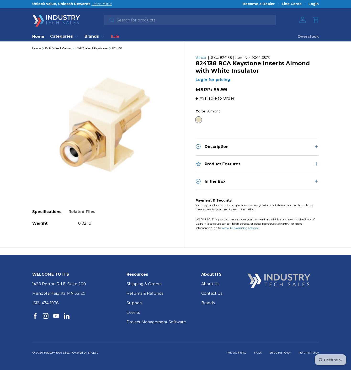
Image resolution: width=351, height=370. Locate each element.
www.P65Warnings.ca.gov (240, 227)
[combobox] (190, 20)
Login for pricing (213, 79)
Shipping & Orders (144, 284)
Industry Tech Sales (56, 352)
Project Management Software (156, 322)
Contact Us (211, 293)
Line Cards (292, 4)
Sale (115, 36)
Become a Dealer (259, 4)
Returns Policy (309, 352)
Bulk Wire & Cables (58, 48)
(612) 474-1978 (45, 303)
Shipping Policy (280, 352)
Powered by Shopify (84, 352)
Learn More (101, 4)
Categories (61, 36)
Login (313, 4)
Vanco (201, 58)
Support (135, 303)
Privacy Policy (236, 352)
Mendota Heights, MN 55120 (58, 293)
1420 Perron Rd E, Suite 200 (59, 284)
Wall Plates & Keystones (92, 48)
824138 (117, 48)
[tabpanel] (102, 223)
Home (38, 36)
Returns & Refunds (145, 293)
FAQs (258, 352)
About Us (210, 284)
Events (133, 312)
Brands (92, 36)
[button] (316, 20)
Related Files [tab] (82, 211)
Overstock (308, 36)
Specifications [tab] (46, 211)
